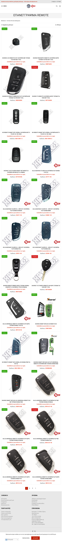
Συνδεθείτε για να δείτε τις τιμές (16, 61)
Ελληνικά (10, 539)
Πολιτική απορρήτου (6, 518)
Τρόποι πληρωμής (6, 511)
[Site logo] (31, 6)
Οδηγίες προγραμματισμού (39, 498)
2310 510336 (37, 516)
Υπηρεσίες (4, 501)
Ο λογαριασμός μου (6, 519)
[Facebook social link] (33, 531)
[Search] (56, 6)
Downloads (34, 500)
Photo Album (35, 505)
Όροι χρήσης (4, 514)
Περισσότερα (26, 538)
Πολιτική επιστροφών (7, 516)
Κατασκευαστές (5, 505)
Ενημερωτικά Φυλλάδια (38, 503)
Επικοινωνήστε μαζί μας (7, 500)
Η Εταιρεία (4, 498)
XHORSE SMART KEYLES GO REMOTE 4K (46, 324)
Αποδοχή (35, 538)
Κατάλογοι (34, 501)
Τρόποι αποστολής (6, 513)
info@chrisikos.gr (39, 519)
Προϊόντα (3, 503)
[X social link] (35, 531)
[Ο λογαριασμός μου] (60, 6)
